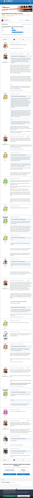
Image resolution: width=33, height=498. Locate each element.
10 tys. (6, 340)
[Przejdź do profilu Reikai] (5, 347)
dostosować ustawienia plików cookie (11, 492)
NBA (11, 20)
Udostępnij (21, 20)
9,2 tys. (6, 351)
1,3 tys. (6, 101)
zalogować (15, 34)
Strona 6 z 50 (29, 39)
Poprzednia (5, 39)
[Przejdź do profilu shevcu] (5, 412)
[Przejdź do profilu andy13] (2, 20)
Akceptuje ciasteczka (10, 496)
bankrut (5, 436)
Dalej (23, 39)
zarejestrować (20, 34)
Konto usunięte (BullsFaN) (5, 217)
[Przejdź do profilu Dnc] (5, 209)
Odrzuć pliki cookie (23, 496)
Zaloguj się (23, 474)
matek (5, 331)
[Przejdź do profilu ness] (5, 181)
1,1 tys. (6, 50)
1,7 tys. (6, 456)
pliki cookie (14, 491)
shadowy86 (5, 448)
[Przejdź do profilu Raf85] (5, 97)
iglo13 (5, 259)
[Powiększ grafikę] (30, 80)
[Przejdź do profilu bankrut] (5, 439)
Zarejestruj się (10, 474)
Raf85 (5, 93)
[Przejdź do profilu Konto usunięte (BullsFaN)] (5, 221)
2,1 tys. (6, 266)
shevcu (5, 409)
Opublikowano (15, 42)
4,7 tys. (6, 213)
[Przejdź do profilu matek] (5, 335)
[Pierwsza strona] (1, 39)
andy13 (7, 19)
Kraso (5, 42)
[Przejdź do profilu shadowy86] (5, 452)
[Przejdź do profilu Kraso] (5, 46)
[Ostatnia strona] (25, 39)
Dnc (5, 205)
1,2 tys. (6, 225)
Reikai (5, 343)
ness (5, 178)
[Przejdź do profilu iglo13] (5, 262)
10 (19, 39)
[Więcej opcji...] (31, 42)
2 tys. (6, 61)
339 (5, 443)
